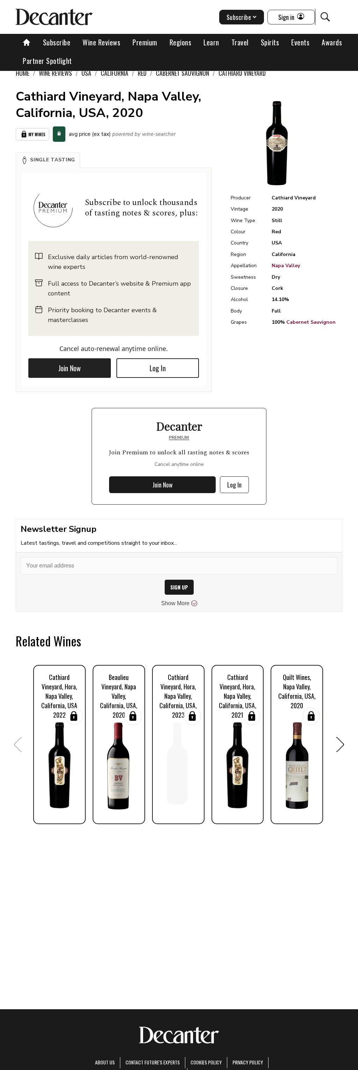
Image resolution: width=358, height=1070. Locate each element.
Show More (175, 603)
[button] (48, 160)
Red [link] (142, 73)
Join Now (69, 368)
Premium (145, 42)
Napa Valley (286, 265)
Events (300, 42)
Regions (181, 42)
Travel (240, 42)
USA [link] (86, 73)
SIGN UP (179, 587)
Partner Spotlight (47, 61)
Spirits (270, 42)
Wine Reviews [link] (55, 73)
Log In (158, 368)
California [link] (114, 73)
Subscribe (57, 42)
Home (22, 73)
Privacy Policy (247, 1062)
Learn (211, 42)
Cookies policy (206, 1062)
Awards (332, 42)
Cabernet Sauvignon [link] (182, 73)
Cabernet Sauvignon (311, 322)
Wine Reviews (101, 42)
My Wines (36, 134)
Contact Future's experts (153, 1062)
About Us (105, 1062)
